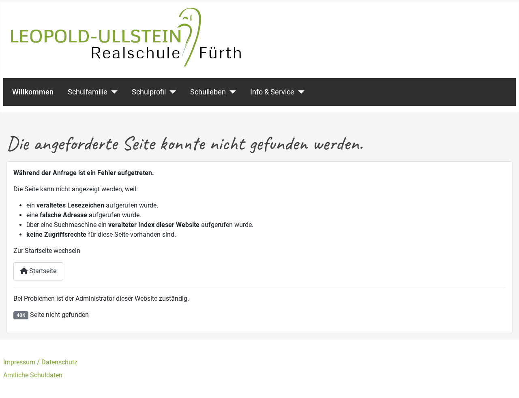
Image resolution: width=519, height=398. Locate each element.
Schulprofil (149, 92)
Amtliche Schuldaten (32, 375)
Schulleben (208, 92)
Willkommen (33, 92)
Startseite (42, 271)
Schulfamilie (87, 92)
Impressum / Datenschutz (40, 362)
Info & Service (272, 92)
